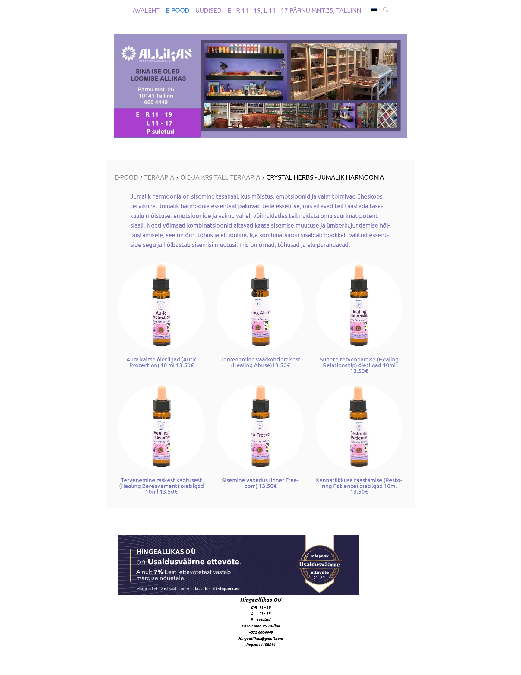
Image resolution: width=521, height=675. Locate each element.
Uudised (208, 10)
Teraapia (159, 177)
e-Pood (177, 10)
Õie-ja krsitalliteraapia (220, 177)
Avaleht (146, 10)
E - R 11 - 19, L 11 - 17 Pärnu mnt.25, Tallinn (294, 10)
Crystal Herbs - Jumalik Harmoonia (325, 177)
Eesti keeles (374, 10)
